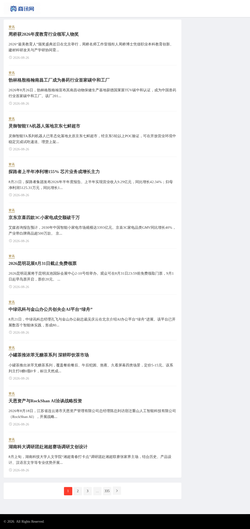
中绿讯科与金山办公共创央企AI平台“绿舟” (51, 309)
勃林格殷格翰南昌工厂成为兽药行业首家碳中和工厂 (59, 80)
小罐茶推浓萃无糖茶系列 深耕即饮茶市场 (49, 355)
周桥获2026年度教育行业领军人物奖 (44, 34)
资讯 (12, 27)
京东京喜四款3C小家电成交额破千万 (44, 217)
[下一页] (117, 491)
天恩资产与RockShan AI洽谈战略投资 (45, 400)
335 (107, 491)
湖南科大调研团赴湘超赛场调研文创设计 (48, 446)
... (97, 491)
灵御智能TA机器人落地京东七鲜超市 (44, 126)
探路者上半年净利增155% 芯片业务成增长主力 (54, 171)
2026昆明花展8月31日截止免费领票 (43, 263)
